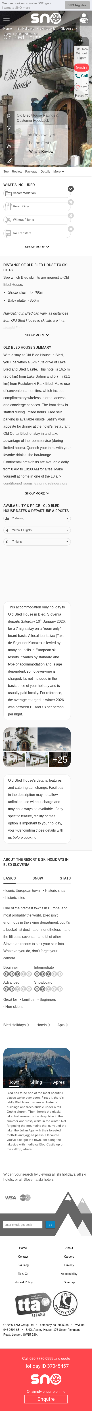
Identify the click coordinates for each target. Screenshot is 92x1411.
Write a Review (41, 151)
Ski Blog (23, 1265)
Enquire (46, 1399)
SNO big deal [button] (77, 5)
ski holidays (65, 1174)
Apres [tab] (59, 1082)
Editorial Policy (23, 1282)
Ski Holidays (25, 28)
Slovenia (67, 28)
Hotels (41, 1025)
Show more (35, 335)
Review (17, 171)
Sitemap (69, 1282)
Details (45, 171)
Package (31, 171)
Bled (7, 34)
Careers (69, 1256)
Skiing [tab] (36, 1082)
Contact (23, 1256)
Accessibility (69, 1273)
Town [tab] (14, 1082)
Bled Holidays (14, 1025)
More (57, 171)
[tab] (9, 877)
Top (6, 171)
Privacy (69, 1265)
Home (7, 28)
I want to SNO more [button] (16, 7)
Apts (61, 1025)
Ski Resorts (48, 28)
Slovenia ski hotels (38, 1179)
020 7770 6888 (41, 1358)
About (69, 1248)
